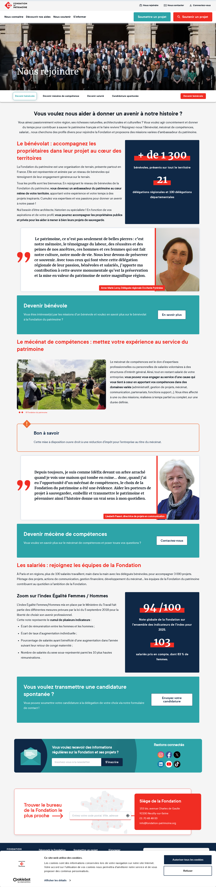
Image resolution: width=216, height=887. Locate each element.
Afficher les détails (55, 880)
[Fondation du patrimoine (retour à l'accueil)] (16, 5)
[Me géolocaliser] (127, 815)
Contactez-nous (172, 541)
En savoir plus (172, 315)
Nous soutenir (62, 17)
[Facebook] (169, 754)
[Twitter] (177, 754)
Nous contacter (176, 5)
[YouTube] (169, 764)
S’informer (79, 17)
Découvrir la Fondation (52, 850)
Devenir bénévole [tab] (25, 96)
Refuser (188, 870)
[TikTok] (177, 764)
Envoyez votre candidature (172, 699)
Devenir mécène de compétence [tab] (61, 96)
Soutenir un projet (195, 17)
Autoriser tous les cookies (187, 859)
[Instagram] (160, 754)
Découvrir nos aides (38, 17)
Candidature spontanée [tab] (125, 96)
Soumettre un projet (152, 17)
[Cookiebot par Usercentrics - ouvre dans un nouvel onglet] (22, 880)
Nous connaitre (13, 17)
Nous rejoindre (150, 5)
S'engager (114, 850)
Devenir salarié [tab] (95, 96)
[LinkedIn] (160, 764)
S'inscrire (111, 762)
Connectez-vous (202, 5)
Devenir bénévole (193, 96)
